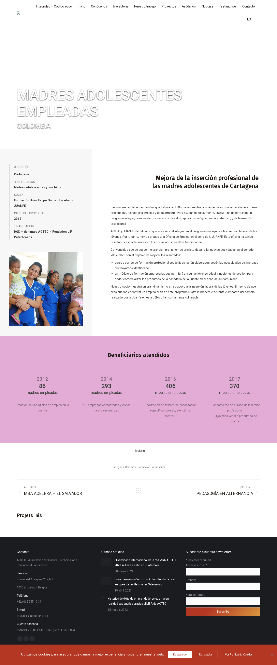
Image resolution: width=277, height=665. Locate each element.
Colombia (130, 467)
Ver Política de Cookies (239, 654)
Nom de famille (195, 594)
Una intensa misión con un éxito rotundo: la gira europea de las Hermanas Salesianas (145, 582)
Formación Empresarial (151, 467)
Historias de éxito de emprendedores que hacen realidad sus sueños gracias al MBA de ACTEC (138, 601)
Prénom (191, 580)
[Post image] (106, 562)
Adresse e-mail (196, 565)
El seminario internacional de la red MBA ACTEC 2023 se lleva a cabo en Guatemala (145, 562)
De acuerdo (180, 654)
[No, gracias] (272, 655)
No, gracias (206, 654)
